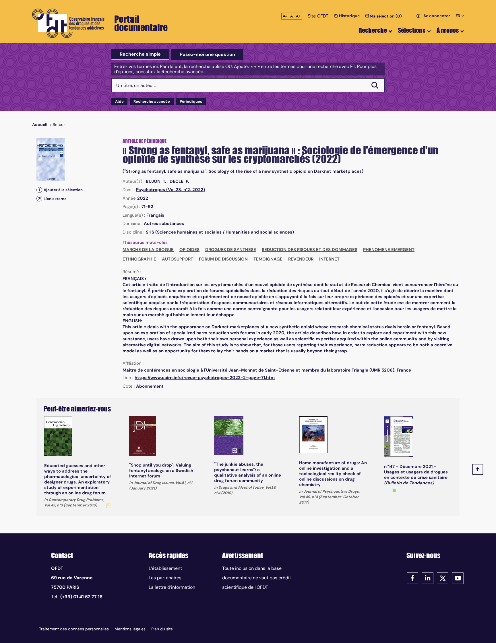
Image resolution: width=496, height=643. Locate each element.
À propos (448, 30)
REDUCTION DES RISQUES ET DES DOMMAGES (309, 249)
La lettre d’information (172, 587)
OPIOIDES (189, 249)
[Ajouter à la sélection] (39, 190)
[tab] (140, 54)
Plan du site (162, 629)
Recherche (373, 30)
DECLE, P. (179, 181)
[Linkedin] (427, 578)
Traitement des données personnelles (74, 629)
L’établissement (165, 568)
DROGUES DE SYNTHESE (230, 249)
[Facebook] (412, 578)
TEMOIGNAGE (267, 259)
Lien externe (55, 198)
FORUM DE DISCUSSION (223, 259)
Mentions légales (130, 629)
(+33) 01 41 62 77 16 (81, 597)
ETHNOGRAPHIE (139, 259)
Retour (59, 124)
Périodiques (191, 101)
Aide (119, 101)
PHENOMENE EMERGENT (388, 249)
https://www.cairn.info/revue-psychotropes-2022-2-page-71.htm (205, 377)
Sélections (411, 30)
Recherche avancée (151, 101)
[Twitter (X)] (442, 578)
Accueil (39, 124)
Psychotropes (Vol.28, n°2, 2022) (170, 190)
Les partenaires (165, 578)
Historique (349, 15)
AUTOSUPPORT (177, 259)
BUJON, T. (156, 181)
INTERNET (329, 259)
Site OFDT (318, 16)
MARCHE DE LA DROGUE (148, 249)
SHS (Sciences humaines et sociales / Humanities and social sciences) (220, 232)
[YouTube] (458, 578)
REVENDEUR (300, 259)
